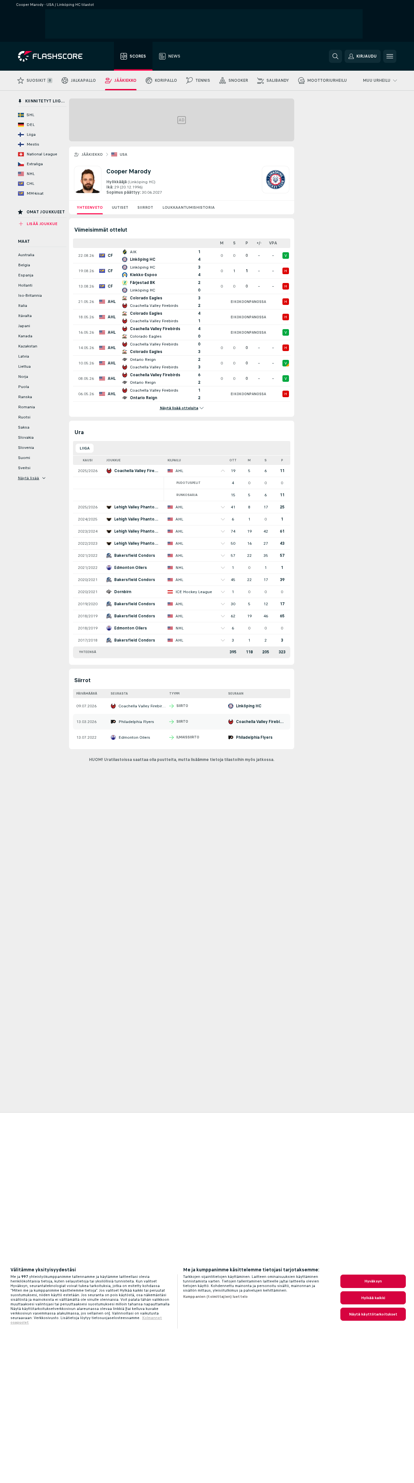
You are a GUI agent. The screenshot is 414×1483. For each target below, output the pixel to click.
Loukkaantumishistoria (188, 207)
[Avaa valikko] (389, 56)
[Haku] (335, 56)
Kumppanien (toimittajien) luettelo (215, 1296)
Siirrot (145, 207)
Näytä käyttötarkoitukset (373, 1314)
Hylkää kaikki (373, 1298)
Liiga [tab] (85, 448)
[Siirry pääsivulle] (55, 56)
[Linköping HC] (275, 180)
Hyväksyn (373, 1281)
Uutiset (120, 207)
